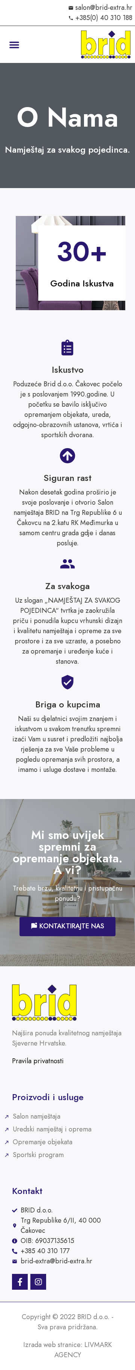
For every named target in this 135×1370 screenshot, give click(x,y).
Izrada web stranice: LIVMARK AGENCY (67, 1350)
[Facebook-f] (20, 1282)
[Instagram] (38, 1282)
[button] (14, 44)
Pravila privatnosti (38, 1061)
